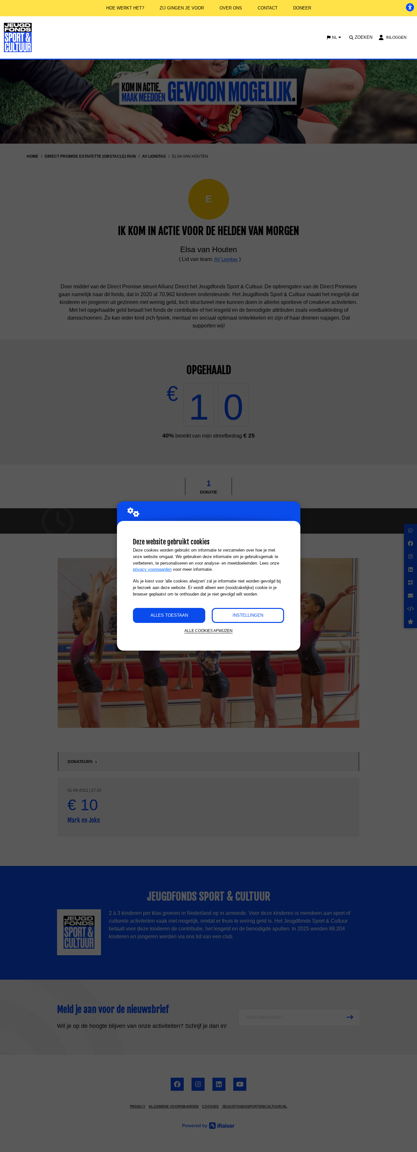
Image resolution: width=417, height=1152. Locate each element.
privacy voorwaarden (152, 569)
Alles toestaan (169, 615)
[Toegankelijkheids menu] (410, 7)
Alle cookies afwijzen (208, 630)
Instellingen (248, 615)
